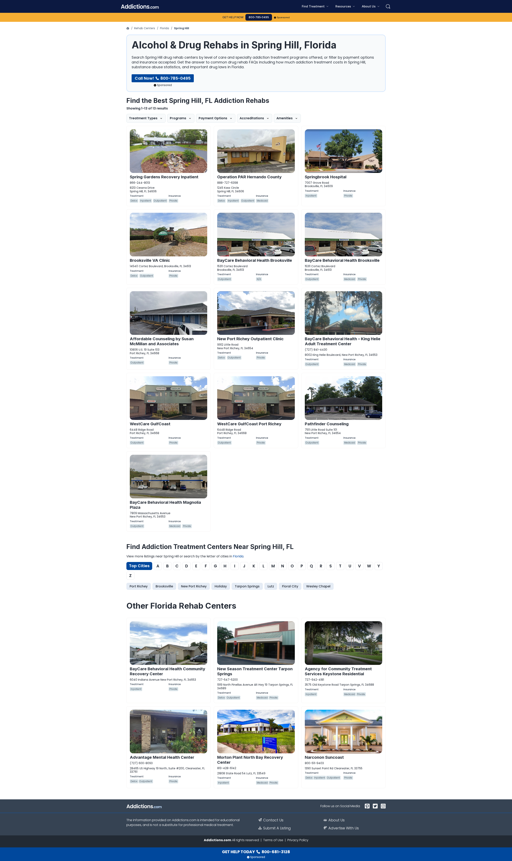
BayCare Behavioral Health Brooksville (254, 260)
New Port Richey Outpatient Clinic (250, 338)
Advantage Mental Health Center (162, 757)
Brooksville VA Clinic (150, 260)
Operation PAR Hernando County (249, 177)
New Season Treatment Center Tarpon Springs (255, 671)
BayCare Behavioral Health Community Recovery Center (167, 671)
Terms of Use (273, 840)
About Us (336, 820)
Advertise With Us (343, 828)
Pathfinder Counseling (327, 423)
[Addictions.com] (128, 28)
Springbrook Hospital (325, 177)
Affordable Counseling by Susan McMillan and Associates (162, 341)
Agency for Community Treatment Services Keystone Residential (338, 671)
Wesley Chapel (318, 586)
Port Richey (139, 586)
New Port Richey (194, 586)
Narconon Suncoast (324, 757)
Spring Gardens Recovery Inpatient (164, 177)
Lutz (271, 586)
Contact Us (273, 820)
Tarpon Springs (247, 586)
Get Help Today (256, 852)
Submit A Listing (277, 828)
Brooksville (164, 586)
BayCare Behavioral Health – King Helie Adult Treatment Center (342, 341)
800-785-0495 (259, 17)
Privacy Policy (297, 840)
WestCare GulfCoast (150, 423)
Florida (164, 28)
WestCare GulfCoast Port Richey (249, 423)
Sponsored (283, 17)
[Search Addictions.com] (388, 6)
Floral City (290, 586)
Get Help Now (233, 17)
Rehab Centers (144, 28)
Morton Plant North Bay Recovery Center (250, 760)
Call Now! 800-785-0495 (163, 78)
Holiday (221, 586)
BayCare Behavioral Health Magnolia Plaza (165, 505)
